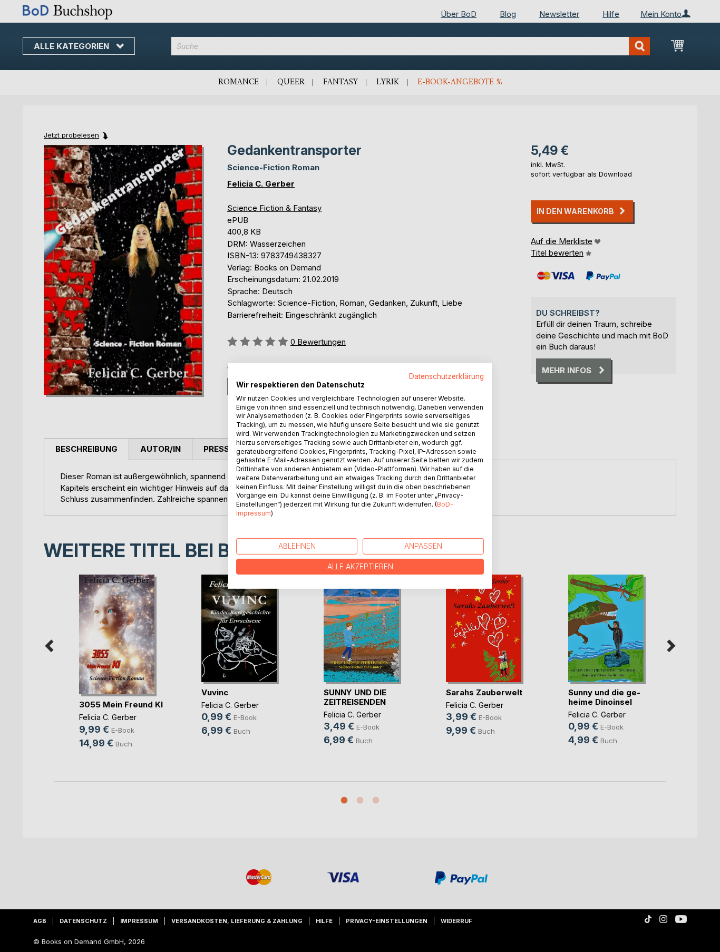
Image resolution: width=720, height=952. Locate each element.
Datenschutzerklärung (446, 376)
